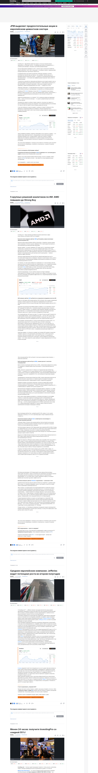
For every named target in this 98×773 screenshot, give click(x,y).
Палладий (69, 30)
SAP (30, 283)
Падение (78, 105)
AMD (36, 224)
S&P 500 (52, 760)
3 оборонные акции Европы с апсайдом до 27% (75, 83)
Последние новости (14, 4)
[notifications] (85, 0)
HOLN (40, 76)
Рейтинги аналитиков (79, 4)
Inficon (45, 604)
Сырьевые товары (31, 4)
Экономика (42, 4)
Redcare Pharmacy (47, 603)
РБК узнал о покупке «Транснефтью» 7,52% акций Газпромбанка (77, 79)
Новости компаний (65, 4)
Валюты (69, 11)
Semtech (34, 465)
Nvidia (24, 252)
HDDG (26, 76)
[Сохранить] (57, 17)
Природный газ (70, 32)
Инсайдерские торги (72, 4)
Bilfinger (41, 604)
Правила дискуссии (13, 171)
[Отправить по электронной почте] (29, 156)
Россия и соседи (47, 4)
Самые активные (70, 105)
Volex (22, 621)
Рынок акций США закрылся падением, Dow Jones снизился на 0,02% (76, 88)
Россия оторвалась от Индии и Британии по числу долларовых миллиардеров (76, 74)
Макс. (30, 106)
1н (21, 106)
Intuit (33, 404)
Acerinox (19, 626)
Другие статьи (75, 98)
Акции (80, 11)
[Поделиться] (55, 17)
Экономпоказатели (53, 4)
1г (26, 106)
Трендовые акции (71, 138)
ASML (36, 346)
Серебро (69, 27)
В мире (61, 4)
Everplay (19, 653)
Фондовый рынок (37, 4)
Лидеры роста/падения (73, 102)
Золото (69, 25)
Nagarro (44, 664)
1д (19, 106)
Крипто (58, 4)
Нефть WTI (69, 24)
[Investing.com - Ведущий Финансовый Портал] (14, 1)
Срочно (24, 4)
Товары (77, 11)
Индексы (73, 11)
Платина (69, 29)
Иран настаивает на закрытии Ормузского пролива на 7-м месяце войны (77, 94)
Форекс (27, 4)
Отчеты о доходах (85, 4)
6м (24, 106)
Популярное (20, 4)
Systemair (20, 614)
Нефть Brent (70, 22)
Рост (75, 105)
